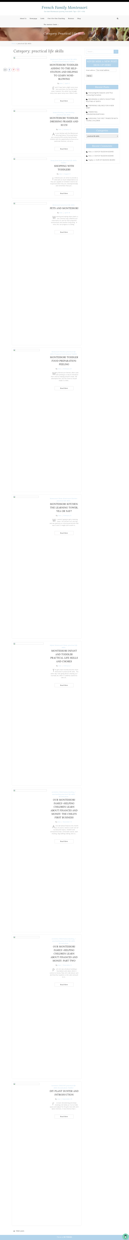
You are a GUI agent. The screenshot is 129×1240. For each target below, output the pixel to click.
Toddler (72, 61)
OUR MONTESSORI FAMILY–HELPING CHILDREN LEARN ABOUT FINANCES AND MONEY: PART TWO (64, 953)
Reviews (71, 18)
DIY (64, 1085)
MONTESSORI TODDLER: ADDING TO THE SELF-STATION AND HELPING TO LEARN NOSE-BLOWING (64, 71)
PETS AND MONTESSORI (64, 208)
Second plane (63, 796)
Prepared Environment (60, 61)
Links (42, 18)
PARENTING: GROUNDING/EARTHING (95, 113)
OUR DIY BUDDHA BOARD (104, 152)
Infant (52, 645)
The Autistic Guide (50, 24)
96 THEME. (68, 1237)
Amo (61, 83)
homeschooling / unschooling (63, 112)
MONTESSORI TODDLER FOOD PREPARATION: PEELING (64, 361)
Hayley (90, 160)
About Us (23, 18)
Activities (55, 792)
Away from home (57, 160)
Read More (64, 101)
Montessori (57, 205)
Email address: (91, 70)
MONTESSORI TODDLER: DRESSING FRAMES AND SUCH (64, 121)
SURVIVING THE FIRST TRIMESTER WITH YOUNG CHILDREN (102, 119)
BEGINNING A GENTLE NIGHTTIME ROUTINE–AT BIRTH (100, 100)
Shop (79, 18)
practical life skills (70, 59)
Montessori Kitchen (59, 352)
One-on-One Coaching (56, 18)
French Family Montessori (64, 7)
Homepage (33, 18)
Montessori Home (56, 59)
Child (61, 792)
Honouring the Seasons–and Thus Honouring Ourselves (99, 94)
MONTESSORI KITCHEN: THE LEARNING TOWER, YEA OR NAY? (64, 507)
